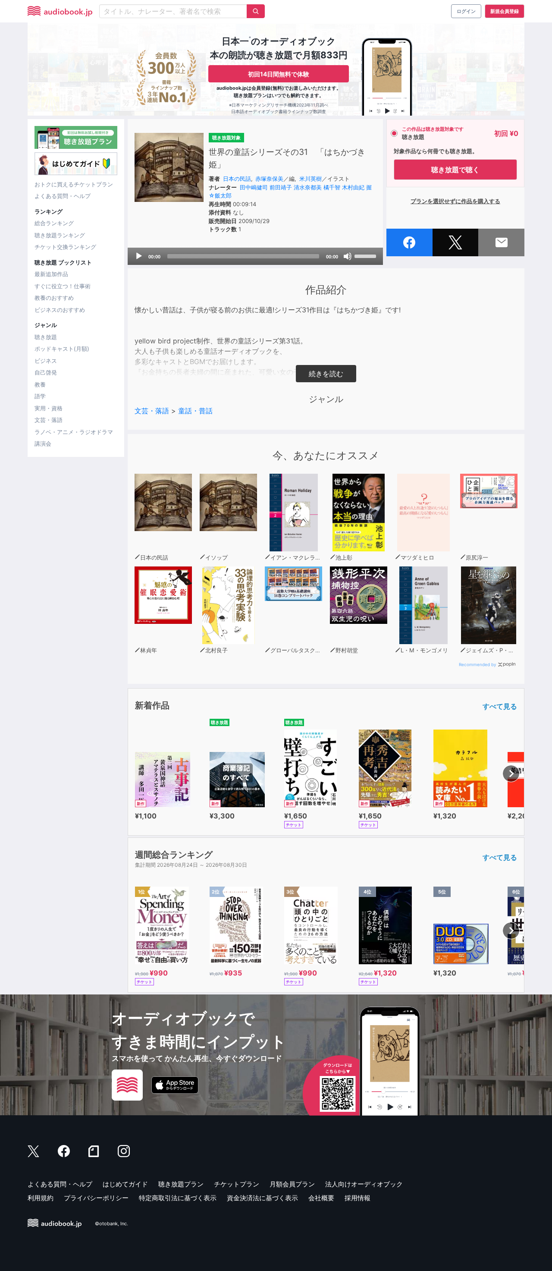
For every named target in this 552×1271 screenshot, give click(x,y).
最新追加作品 (51, 274)
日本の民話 (237, 178)
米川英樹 (310, 178)
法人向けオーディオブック (364, 1184)
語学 (40, 396)
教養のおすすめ (54, 297)
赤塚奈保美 (269, 178)
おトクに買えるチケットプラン (73, 184)
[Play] (139, 256)
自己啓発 (45, 372)
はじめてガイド (125, 1184)
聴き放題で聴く (455, 169)
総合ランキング (54, 223)
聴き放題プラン (181, 1184)
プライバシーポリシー (96, 1198)
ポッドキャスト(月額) (61, 348)
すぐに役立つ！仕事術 (62, 286)
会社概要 (321, 1198)
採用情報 (357, 1198)
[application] (255, 256)
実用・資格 (48, 408)
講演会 (42, 443)
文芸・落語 (48, 419)
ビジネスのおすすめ (59, 309)
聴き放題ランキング (59, 235)
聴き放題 (45, 336)
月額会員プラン (292, 1184)
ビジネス (45, 360)
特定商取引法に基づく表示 (177, 1198)
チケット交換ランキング (65, 246)
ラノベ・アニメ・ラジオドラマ (73, 431)
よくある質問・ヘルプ (62, 195)
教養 (40, 384)
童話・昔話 (195, 410)
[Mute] (347, 256)
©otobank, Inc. (111, 1224)
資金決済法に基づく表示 (262, 1198)
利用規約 (40, 1198)
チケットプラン (236, 1184)
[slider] (366, 255)
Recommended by (477, 664)
